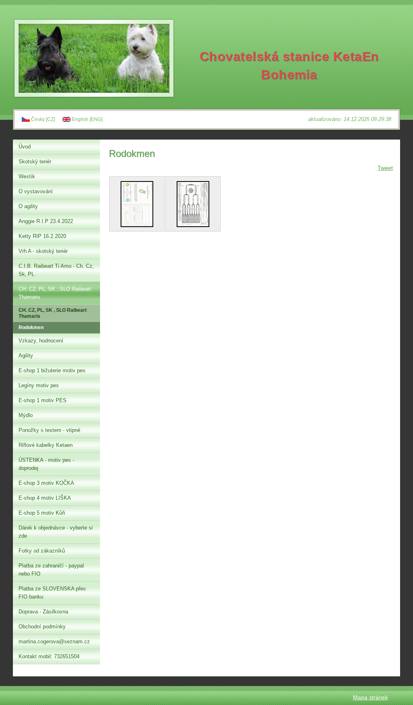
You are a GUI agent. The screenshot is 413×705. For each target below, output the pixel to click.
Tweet (385, 168)
